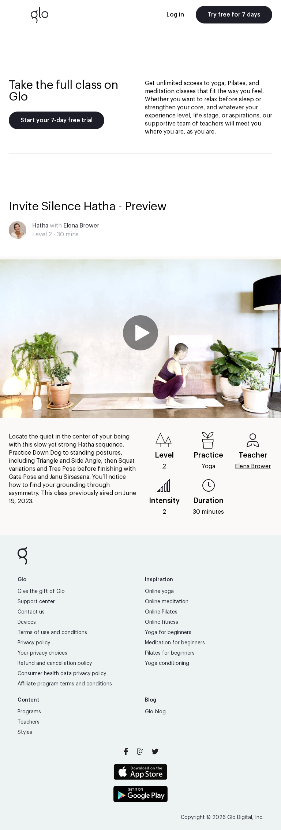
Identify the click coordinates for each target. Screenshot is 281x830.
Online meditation (166, 601)
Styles (25, 732)
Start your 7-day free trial (56, 120)
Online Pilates (161, 612)
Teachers (29, 722)
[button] (140, 338)
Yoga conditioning (167, 663)
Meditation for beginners (175, 642)
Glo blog (155, 711)
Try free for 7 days (234, 15)
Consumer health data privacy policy (62, 673)
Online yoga (159, 591)
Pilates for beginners (170, 653)
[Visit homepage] (39, 14)
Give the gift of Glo (41, 591)
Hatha (40, 226)
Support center (36, 601)
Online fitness (161, 622)
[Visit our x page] (155, 751)
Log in (175, 15)
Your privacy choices (42, 653)
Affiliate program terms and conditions (65, 684)
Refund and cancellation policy (55, 663)
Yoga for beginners (168, 632)
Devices (27, 622)
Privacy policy (34, 642)
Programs (29, 711)
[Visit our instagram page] (140, 751)
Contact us (31, 612)
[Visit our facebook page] (125, 751)
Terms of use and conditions (52, 632)
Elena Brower (81, 226)
